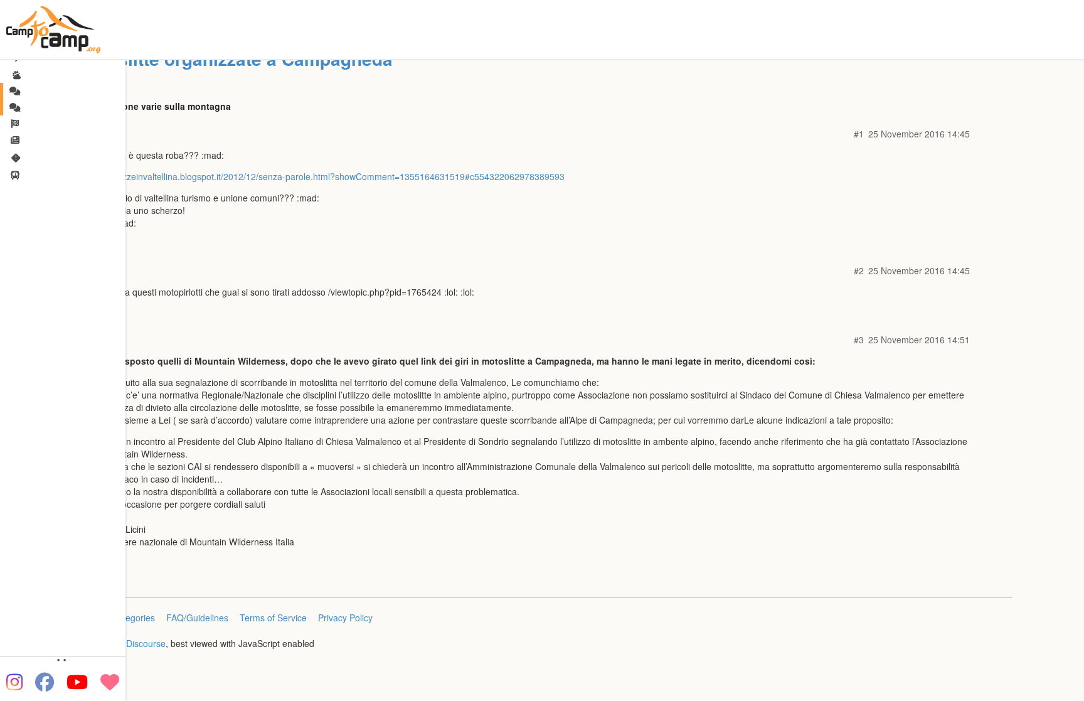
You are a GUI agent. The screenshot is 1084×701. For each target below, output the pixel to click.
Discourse (146, 643)
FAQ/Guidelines (197, 617)
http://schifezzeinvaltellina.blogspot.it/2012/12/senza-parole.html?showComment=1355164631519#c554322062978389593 (321, 176)
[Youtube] (77, 682)
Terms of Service (273, 617)
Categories (133, 617)
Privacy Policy (345, 617)
